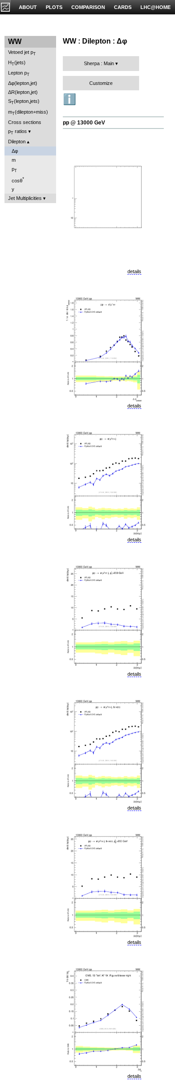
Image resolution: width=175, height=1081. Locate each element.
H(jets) (17, 63)
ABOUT (28, 7)
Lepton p (19, 73)
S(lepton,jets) (23, 101)
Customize (101, 83)
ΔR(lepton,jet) (23, 92)
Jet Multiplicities (25, 198)
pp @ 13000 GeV (84, 123)
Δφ (15, 151)
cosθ (18, 180)
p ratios (17, 131)
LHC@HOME (155, 7)
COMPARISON (88, 7)
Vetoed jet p (22, 52)
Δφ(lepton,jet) (22, 83)
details (134, 271)
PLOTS (54, 7)
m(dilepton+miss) (28, 112)
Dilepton (17, 141)
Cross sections (24, 122)
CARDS (122, 7)
